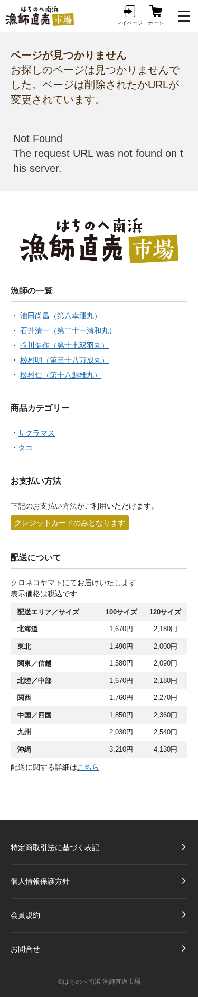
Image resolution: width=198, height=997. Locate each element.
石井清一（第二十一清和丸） (68, 330)
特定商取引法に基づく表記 (55, 847)
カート (156, 23)
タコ (25, 448)
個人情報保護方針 (40, 881)
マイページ (129, 23)
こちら (88, 767)
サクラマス (36, 433)
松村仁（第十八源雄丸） (60, 375)
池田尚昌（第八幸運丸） (60, 315)
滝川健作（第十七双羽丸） (64, 345)
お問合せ (25, 949)
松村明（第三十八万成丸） (64, 360)
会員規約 (25, 915)
